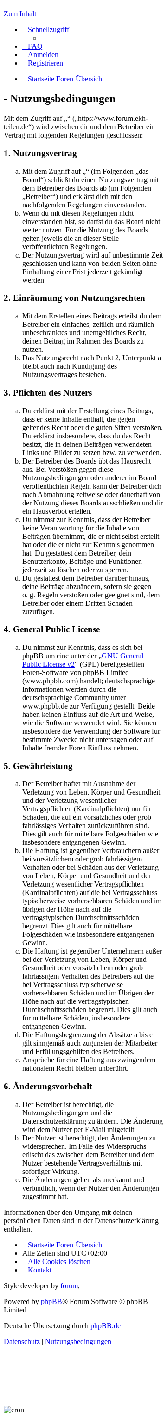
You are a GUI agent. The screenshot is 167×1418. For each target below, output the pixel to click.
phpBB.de (105, 1326)
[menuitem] (32, 46)
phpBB (51, 1301)
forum (69, 1286)
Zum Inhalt (20, 14)
